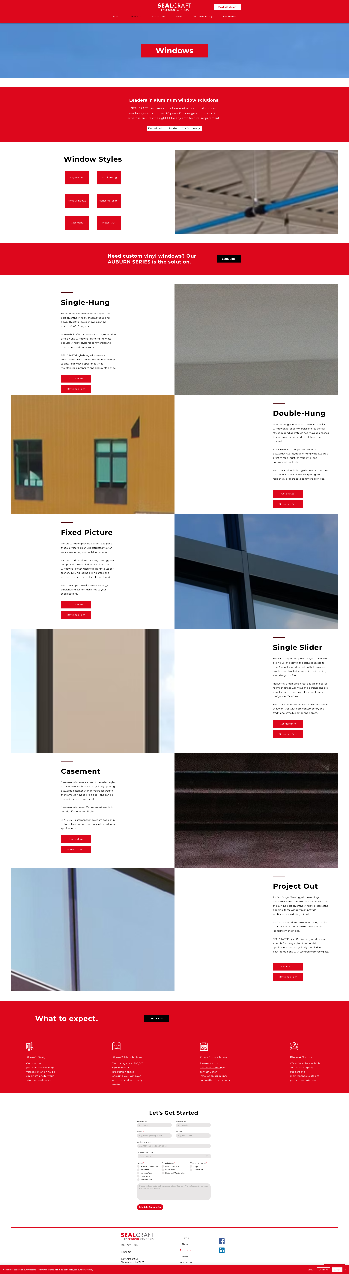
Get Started (185, 1262)
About (185, 1244)
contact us (206, 1071)
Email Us (126, 1252)
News (185, 1256)
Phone (179, 1132)
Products (185, 1250)
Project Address (144, 1142)
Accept (337, 1269)
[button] (76, 379)
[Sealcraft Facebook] (222, 1241)
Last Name (181, 1121)
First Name (142, 1121)
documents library (211, 1067)
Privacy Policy (87, 1269)
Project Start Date (145, 1152)
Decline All (323, 1269)
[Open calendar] (207, 1156)
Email (139, 1132)
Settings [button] (311, 1269)
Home (185, 1238)
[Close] (345, 1269)
